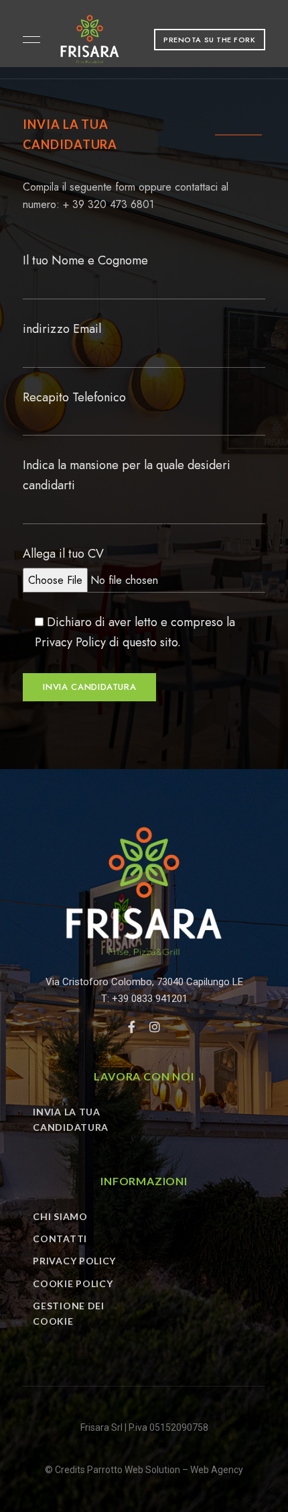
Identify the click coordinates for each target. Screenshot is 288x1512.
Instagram (154, 1027)
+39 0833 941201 (150, 999)
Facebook (131, 1027)
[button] (209, 39)
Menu (28, 39)
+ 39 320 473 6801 (108, 204)
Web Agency (216, 1469)
